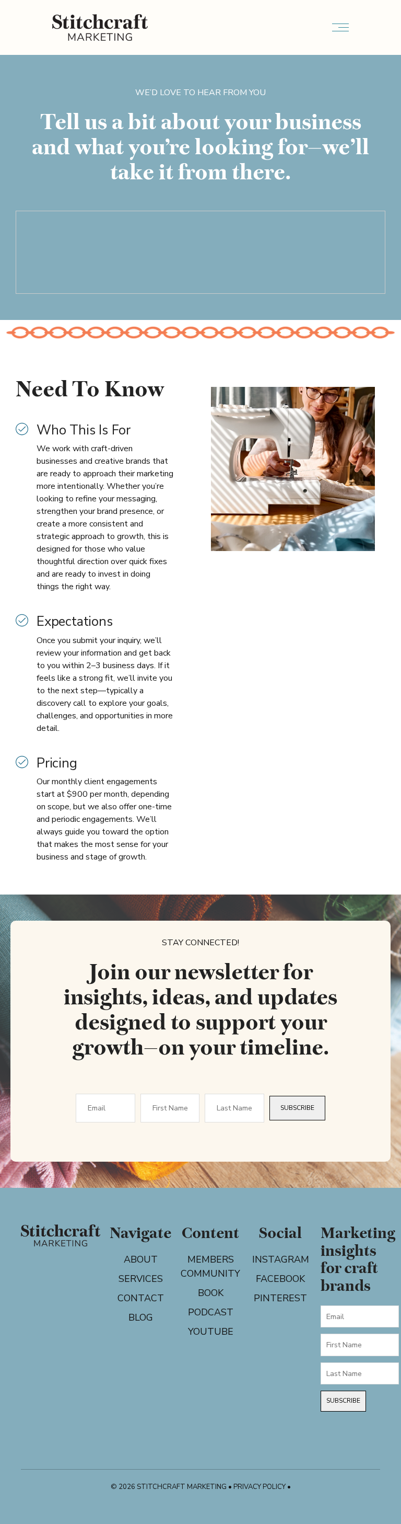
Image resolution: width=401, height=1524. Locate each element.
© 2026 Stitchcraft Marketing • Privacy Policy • (201, 1487)
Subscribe (297, 1108)
